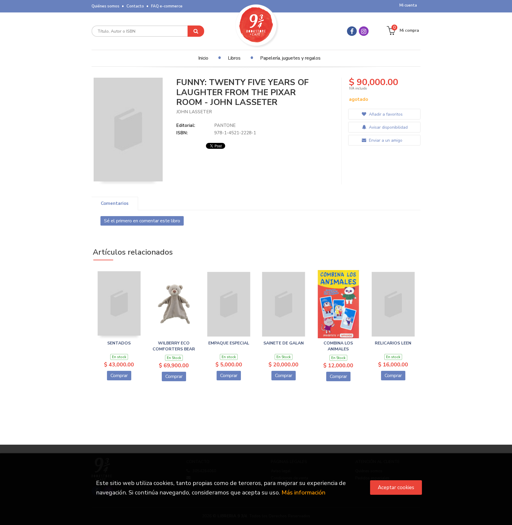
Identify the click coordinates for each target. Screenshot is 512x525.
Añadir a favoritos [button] (385, 114)
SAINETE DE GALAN (283, 343)
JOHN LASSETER (194, 112)
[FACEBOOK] (352, 31)
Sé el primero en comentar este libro (142, 221)
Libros (234, 58)
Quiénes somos (105, 6)
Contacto (135, 6)
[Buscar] (196, 31)
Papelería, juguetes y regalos (290, 58)
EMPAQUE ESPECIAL (228, 343)
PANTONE (225, 125)
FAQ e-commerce (167, 6)
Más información (303, 493)
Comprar (119, 375)
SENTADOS (119, 343)
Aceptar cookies (396, 487)
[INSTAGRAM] (364, 31)
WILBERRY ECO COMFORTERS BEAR (174, 346)
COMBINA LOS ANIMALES (338, 346)
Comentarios (115, 203)
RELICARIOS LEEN (393, 343)
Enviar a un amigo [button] (385, 140)
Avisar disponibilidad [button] (388, 127)
